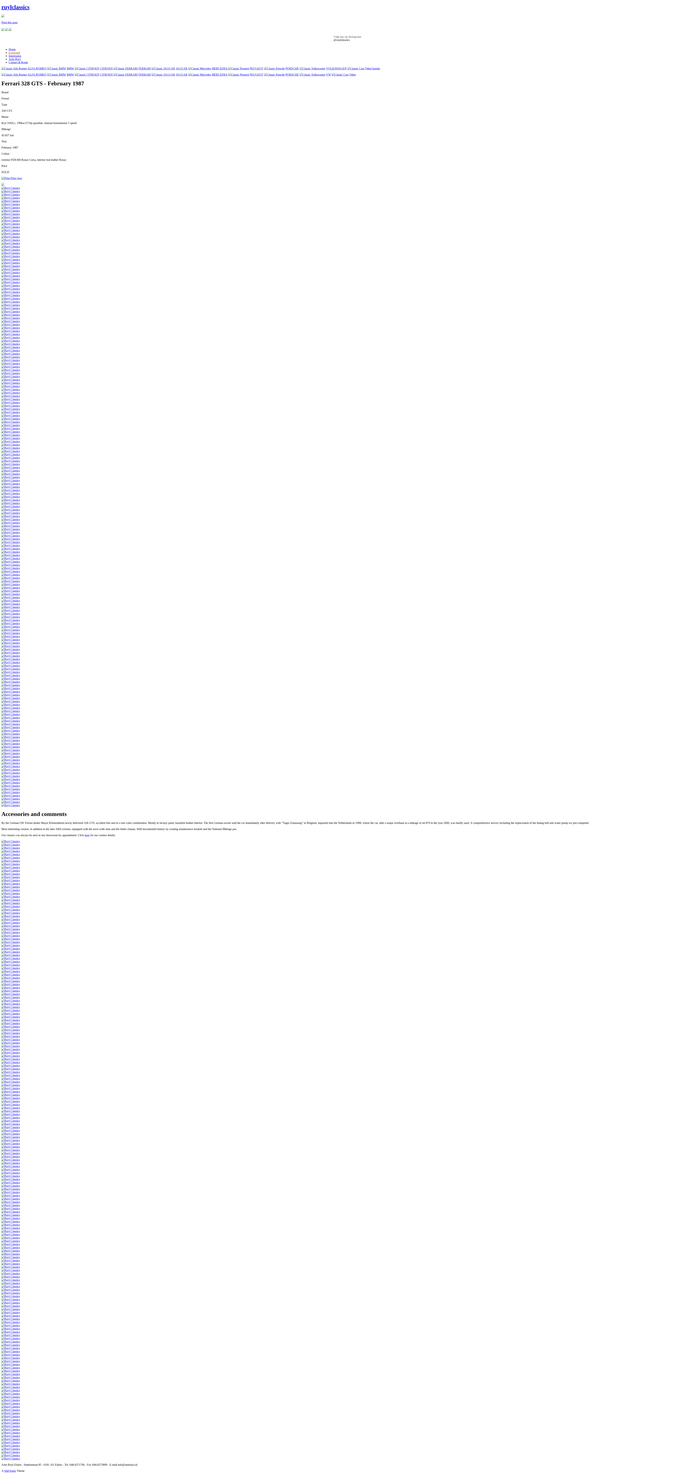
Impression (15, 55)
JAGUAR (182, 68)
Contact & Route (18, 62)
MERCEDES (220, 68)
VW (328, 74)
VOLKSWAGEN (336, 68)
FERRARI (144, 68)
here (87, 835)
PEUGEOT (256, 68)
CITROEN (106, 68)
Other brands (372, 68)
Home (12, 49)
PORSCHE (292, 68)
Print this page (9, 22)
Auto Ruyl (15, 59)
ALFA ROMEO (37, 68)
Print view (16, 178)
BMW (70, 68)
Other (352, 74)
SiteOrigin (10, 1470)
